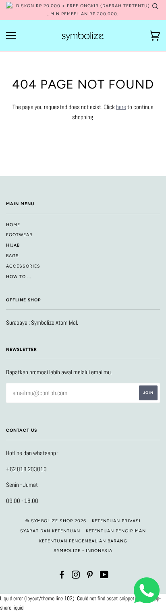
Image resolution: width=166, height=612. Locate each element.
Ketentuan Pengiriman (116, 531)
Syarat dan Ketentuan (50, 531)
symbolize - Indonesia (83, 550)
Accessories (23, 266)
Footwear (19, 234)
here (121, 107)
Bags (12, 255)
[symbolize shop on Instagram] (76, 576)
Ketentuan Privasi (116, 520)
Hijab (13, 245)
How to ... (18, 276)
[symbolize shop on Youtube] (104, 576)
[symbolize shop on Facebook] (62, 576)
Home (13, 224)
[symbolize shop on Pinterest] (90, 576)
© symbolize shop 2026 (55, 520)
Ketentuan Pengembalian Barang (83, 541)
